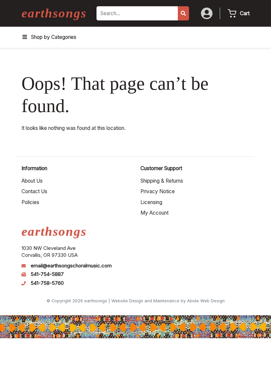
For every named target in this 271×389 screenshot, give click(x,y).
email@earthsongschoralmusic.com (71, 266)
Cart (245, 13)
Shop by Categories (53, 37)
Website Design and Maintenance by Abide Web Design (168, 300)
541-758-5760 (47, 283)
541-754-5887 (47, 274)
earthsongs (54, 13)
